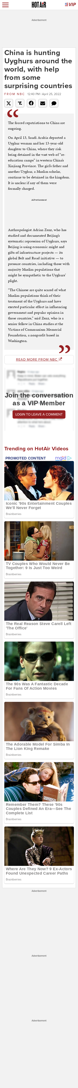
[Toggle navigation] (5, 5)
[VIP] (70, 5)
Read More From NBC (37, 359)
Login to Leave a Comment (39, 414)
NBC (15, 94)
